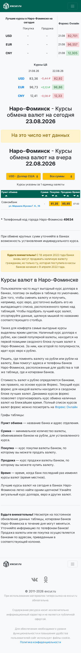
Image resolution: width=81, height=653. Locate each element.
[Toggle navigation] (73, 6)
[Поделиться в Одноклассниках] (46, 579)
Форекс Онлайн (66, 407)
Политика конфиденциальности (40, 642)
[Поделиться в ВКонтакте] (34, 579)
